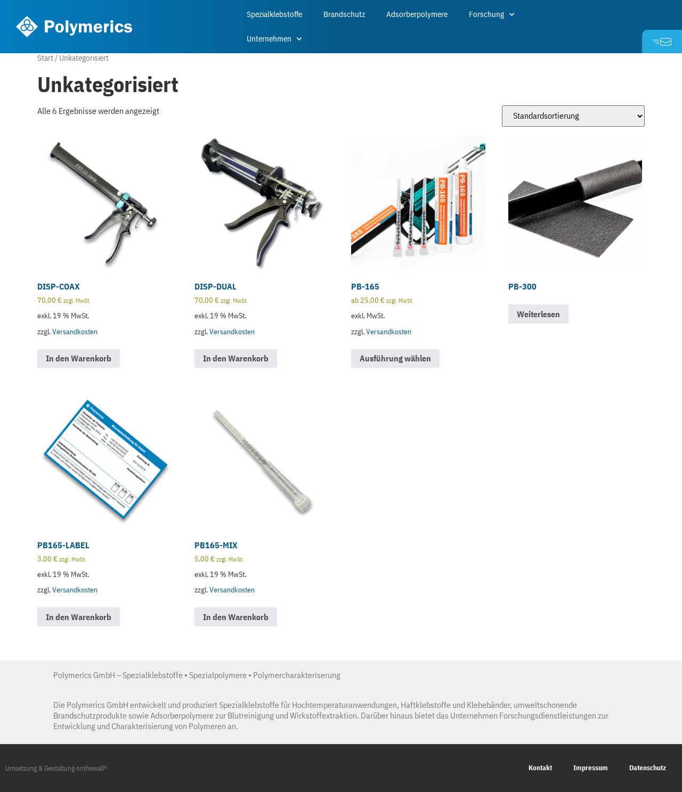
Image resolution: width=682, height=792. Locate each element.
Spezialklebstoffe (274, 14)
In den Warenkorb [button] (78, 358)
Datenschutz (647, 767)
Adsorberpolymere (417, 14)
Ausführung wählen (395, 358)
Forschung (486, 14)
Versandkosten (75, 331)
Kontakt (540, 767)
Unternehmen (269, 39)
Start (45, 58)
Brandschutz (344, 14)
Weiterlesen (538, 314)
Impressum (590, 767)
